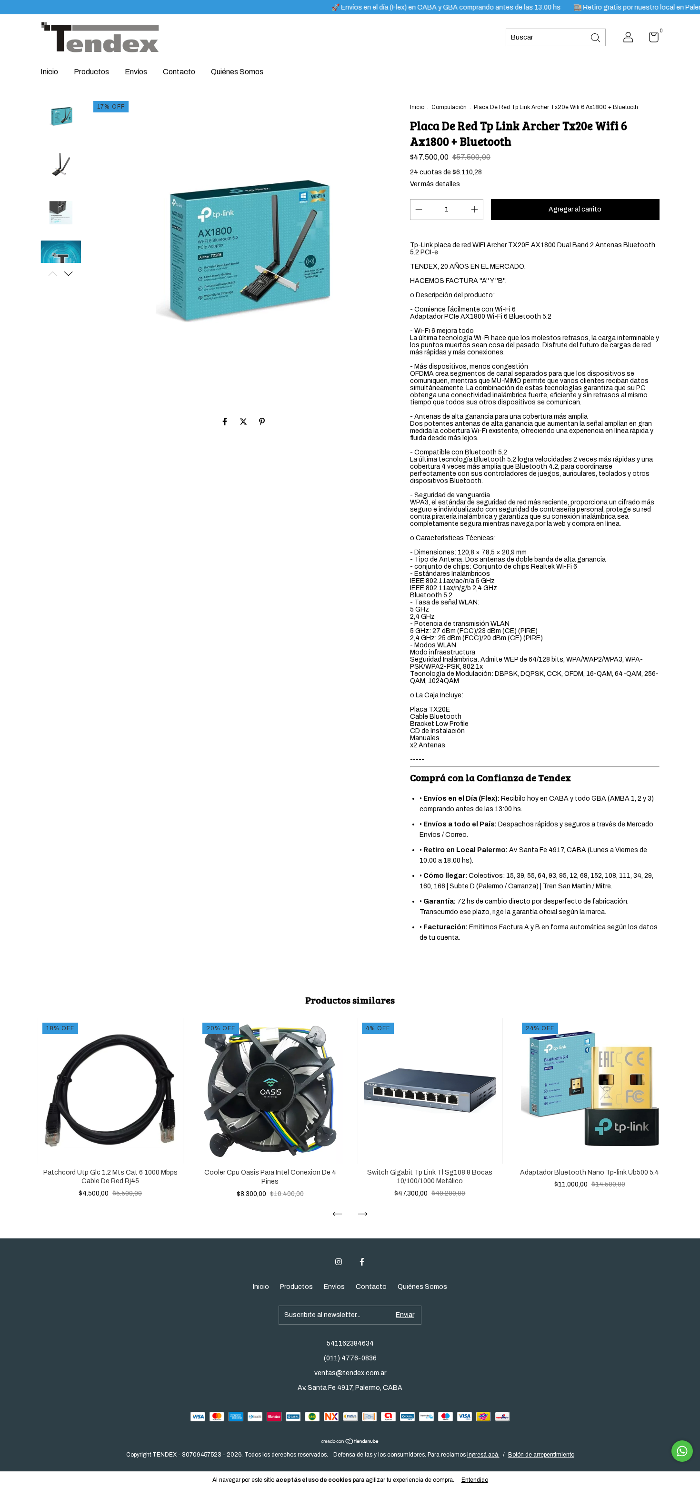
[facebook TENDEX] (362, 1262)
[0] (650, 39)
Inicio (49, 72)
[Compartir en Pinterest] (262, 422)
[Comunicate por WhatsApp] (682, 1451)
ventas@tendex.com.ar (350, 1373)
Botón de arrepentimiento (541, 1454)
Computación (449, 107)
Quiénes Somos (237, 72)
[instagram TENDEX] (338, 1262)
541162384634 (350, 1343)
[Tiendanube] (350, 1442)
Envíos (136, 72)
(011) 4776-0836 (350, 1358)
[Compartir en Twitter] (244, 422)
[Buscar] (596, 37)
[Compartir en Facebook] (225, 422)
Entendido (474, 1480)
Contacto (179, 72)
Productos (91, 72)
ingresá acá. (483, 1454)
